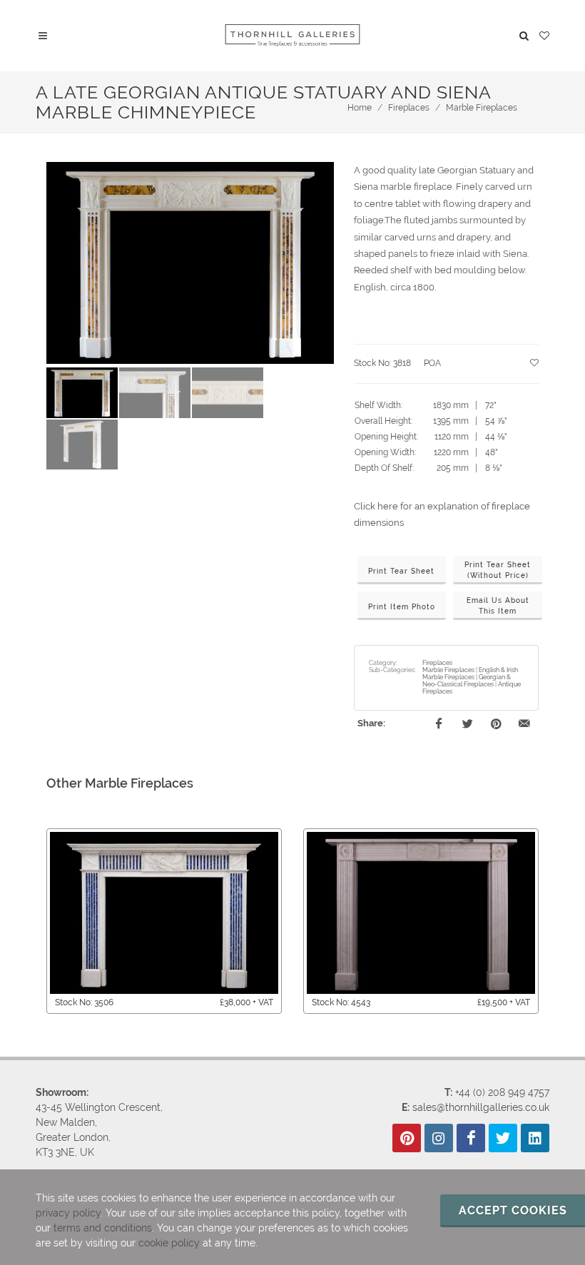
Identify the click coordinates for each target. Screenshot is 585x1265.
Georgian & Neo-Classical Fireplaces (466, 681)
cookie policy (169, 1243)
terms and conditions (103, 1228)
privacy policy (68, 1213)
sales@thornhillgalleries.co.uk (480, 1107)
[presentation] (33, 921)
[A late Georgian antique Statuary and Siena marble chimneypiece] (190, 263)
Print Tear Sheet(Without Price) (497, 570)
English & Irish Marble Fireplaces (470, 673)
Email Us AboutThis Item (498, 605)
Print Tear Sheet (401, 571)
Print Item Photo (401, 607)
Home (359, 108)
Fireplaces (408, 108)
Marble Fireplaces (481, 108)
